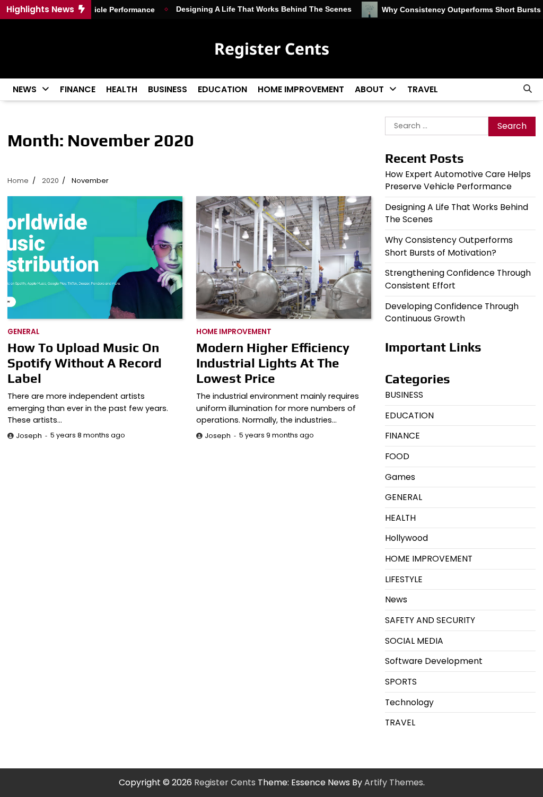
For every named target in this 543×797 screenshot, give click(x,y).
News (25, 89)
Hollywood (406, 538)
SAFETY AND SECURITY (430, 620)
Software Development (434, 661)
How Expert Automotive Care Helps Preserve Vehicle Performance (458, 180)
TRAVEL (422, 89)
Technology (409, 702)
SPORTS (401, 682)
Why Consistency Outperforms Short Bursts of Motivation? (449, 246)
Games (400, 477)
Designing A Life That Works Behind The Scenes (255, 9)
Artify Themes (393, 782)
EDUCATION (222, 89)
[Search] (528, 89)
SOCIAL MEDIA (414, 641)
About (369, 89)
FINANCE (77, 89)
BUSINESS (167, 89)
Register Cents (271, 48)
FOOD (397, 456)
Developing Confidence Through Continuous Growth (452, 312)
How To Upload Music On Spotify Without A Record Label (84, 363)
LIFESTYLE (404, 579)
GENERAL (23, 332)
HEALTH (121, 89)
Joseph (29, 435)
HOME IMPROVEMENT (301, 89)
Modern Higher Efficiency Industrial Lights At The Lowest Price (272, 363)
